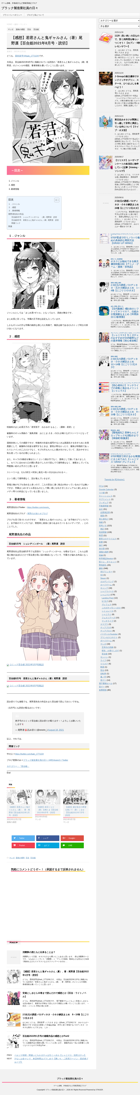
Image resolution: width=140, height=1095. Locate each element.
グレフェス (106, 604)
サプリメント (104, 499)
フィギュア (104, 502)
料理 (101, 535)
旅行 (101, 545)
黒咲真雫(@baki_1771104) (27, 56)
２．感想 (12, 207)
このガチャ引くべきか (111, 608)
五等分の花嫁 (107, 647)
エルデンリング (107, 581)
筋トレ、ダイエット (107, 562)
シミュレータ (107, 611)
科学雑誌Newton (106, 558)
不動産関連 (104, 506)
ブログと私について (35, 15)
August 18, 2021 (56, 730)
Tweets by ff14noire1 (114, 479)
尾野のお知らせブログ (37, 513)
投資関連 (103, 532)
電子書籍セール (105, 683)
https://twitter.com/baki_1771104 (29, 754)
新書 (101, 542)
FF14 (101, 486)
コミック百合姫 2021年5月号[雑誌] (27, 664)
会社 (101, 509)
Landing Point (108, 598)
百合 (27, 858)
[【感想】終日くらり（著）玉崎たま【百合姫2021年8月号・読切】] (47, 797)
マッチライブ (107, 621)
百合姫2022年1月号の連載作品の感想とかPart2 (46, 1036)
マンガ (12, 858)
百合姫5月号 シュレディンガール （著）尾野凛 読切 (34, 217)
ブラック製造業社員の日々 (19, 8)
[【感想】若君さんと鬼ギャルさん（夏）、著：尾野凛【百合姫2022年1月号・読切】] (19, 797)
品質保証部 (105, 512)
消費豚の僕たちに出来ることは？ (39, 952)
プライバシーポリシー (12, 15)
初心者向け (104, 519)
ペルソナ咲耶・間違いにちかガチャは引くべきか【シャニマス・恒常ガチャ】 (50, 1055)
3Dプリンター (106, 572)
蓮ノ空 (103, 677)
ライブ (103, 660)
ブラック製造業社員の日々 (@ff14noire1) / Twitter (45, 760)
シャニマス (105, 595)
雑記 (102, 529)
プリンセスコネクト (109, 637)
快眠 (101, 522)
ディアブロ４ (106, 631)
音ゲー (103, 680)
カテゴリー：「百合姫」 (18, 766)
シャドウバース (107, 591)
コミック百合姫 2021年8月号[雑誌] (27, 686)
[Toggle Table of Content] (55, 200)
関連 (10, 226)
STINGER (99, 1090)
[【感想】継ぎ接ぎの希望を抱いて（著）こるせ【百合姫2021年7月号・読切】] (76, 797)
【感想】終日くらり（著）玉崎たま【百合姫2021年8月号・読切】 (47, 810)
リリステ (104, 664)
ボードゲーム (106, 641)
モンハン (104, 657)
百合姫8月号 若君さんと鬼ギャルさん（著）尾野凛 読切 (35, 220)
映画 (102, 667)
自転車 (103, 673)
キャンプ (104, 588)
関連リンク (15, 223)
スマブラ (104, 624)
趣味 (101, 568)
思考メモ (103, 525)
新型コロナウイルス (107, 539)
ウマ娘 (102, 493)
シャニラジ (106, 614)
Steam (103, 578)
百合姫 (33, 858)
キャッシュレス (105, 496)
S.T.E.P (105, 601)
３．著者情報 (14, 210)
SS (101, 575)
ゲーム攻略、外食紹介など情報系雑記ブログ (70, 1086)
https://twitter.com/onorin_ (38, 507)
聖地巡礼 (103, 565)
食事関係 (103, 690)
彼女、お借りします (110, 650)
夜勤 (102, 516)
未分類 (102, 549)
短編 (101, 555)
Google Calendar (106, 489)
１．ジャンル (14, 204)
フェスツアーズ (108, 618)
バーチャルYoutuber (109, 634)
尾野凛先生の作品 (16, 214)
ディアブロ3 (105, 627)
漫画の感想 (20, 858)
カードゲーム (106, 585)
